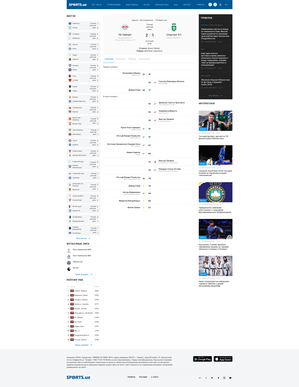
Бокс (176, 5)
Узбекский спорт (162, 5)
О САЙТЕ (154, 377)
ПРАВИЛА (131, 377)
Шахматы (204, 25)
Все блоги (214, 95)
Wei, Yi (75, 331)
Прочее (203, 274)
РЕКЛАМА (143, 377)
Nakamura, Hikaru (79, 295)
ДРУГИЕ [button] (186, 5)
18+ (200, 378)
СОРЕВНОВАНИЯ (113, 5)
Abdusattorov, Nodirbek (82, 313)
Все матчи (82, 238)
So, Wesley (77, 317)
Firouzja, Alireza (79, 340)
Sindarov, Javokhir (80, 304)
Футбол (147, 5)
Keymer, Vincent (79, 309)
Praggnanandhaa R (80, 335)
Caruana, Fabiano (79, 300)
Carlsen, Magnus (79, 291)
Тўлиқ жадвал (81, 274)
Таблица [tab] (132, 59)
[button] (215, 4)
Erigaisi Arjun (77, 326)
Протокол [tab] (120, 59)
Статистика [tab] (144, 59)
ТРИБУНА (200, 5)
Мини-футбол (206, 76)
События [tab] (109, 59)
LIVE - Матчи (97, 5)
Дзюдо (202, 164)
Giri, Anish (76, 322)
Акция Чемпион (132, 5)
